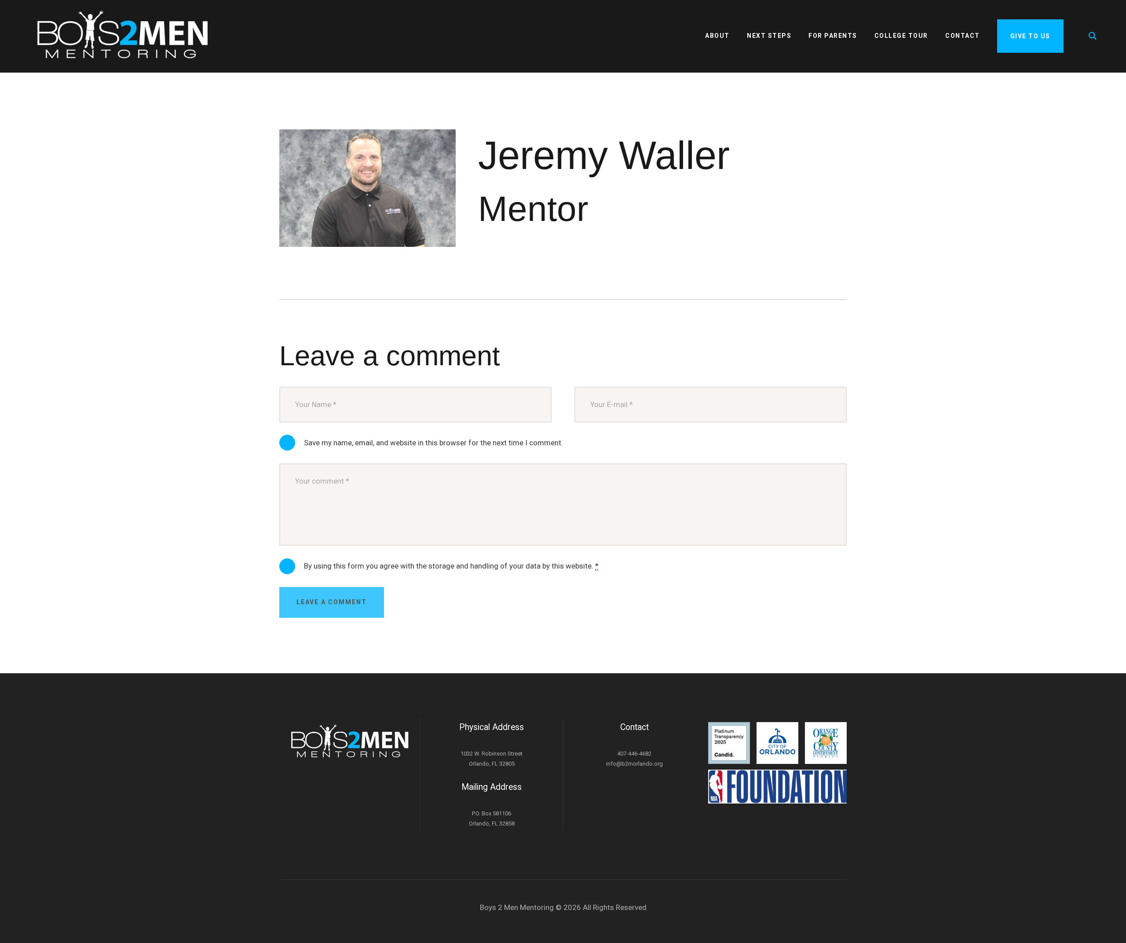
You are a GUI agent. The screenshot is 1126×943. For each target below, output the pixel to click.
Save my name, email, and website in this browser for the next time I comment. (433, 442)
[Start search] (1093, 36)
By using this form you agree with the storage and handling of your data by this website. (451, 565)
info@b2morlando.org (634, 763)
